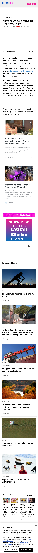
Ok (36, 525)
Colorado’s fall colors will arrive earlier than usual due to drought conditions (16, 407)
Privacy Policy (10, 541)
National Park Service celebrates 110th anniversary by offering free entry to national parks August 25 (17, 332)
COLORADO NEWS (7, 17)
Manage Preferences (11, 549)
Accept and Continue (26, 549)
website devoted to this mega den (20, 71)
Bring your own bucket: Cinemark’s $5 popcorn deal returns (19, 369)
